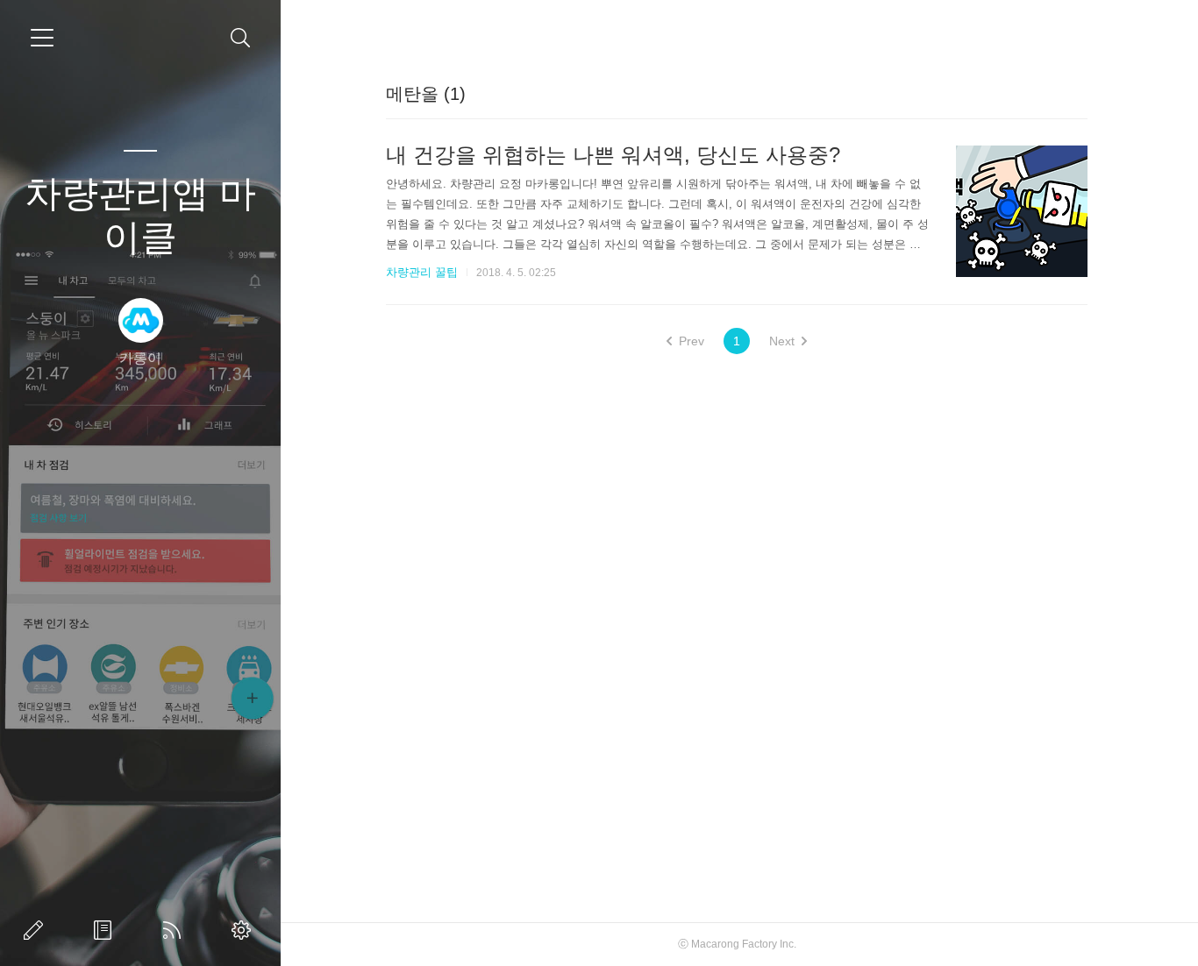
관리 (245, 930)
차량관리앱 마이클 (140, 215)
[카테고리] (42, 37)
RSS (175, 930)
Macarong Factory (734, 944)
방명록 (106, 930)
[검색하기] (241, 38)
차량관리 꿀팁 (422, 272)
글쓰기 (37, 930)
